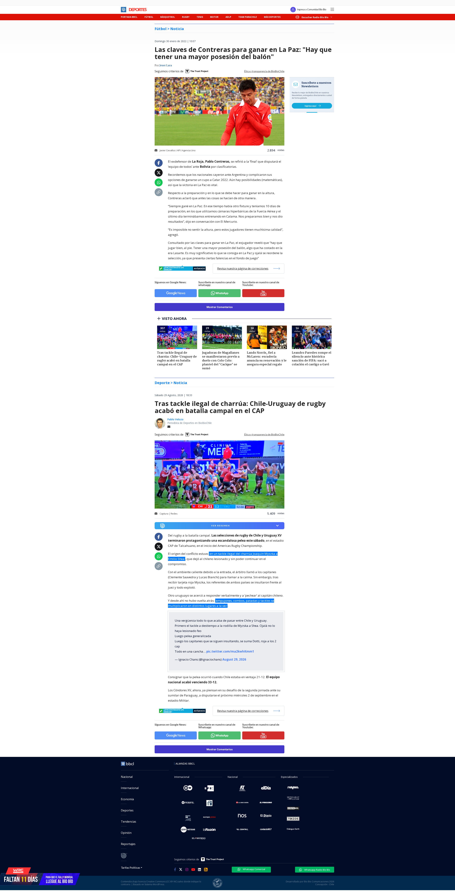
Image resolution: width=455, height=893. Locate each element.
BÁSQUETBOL (167, 16)
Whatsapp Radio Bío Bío (317, 869)
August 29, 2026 (234, 659)
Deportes (127, 810)
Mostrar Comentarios (220, 307)
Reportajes (128, 844)
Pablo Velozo (175, 419)
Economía (127, 799)
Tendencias (128, 822)
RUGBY (185, 16)
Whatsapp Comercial (253, 869)
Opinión (126, 833)
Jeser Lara (165, 65)
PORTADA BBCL (129, 16)
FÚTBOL (148, 16)
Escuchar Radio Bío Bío (315, 17)
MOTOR (214, 16)
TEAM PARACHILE (247, 16)
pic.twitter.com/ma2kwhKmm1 (230, 651)
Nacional (127, 777)
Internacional (130, 788)
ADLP (228, 16)
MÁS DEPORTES (272, 16)
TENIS (200, 16)
